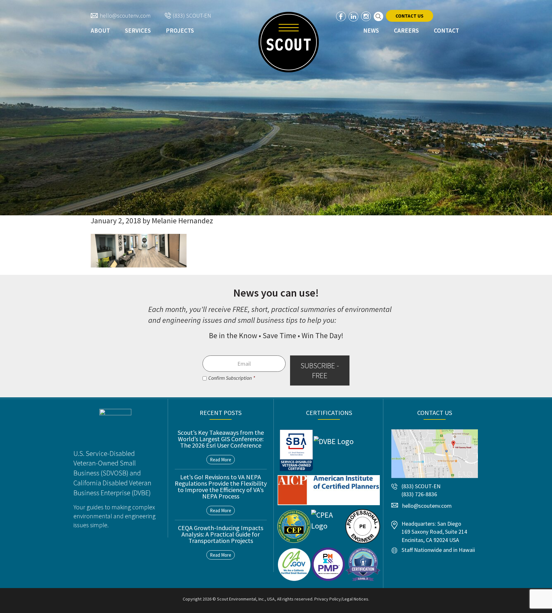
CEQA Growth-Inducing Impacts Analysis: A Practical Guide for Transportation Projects (220, 534)
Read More (220, 460)
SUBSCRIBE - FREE (320, 370)
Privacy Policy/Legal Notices (341, 599)
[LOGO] (288, 42)
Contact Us (409, 16)
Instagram (366, 16)
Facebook (341, 16)
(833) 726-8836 (419, 494)
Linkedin (353, 16)
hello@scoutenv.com (125, 15)
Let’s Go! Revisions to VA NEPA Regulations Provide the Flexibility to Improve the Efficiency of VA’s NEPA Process (221, 486)
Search (378, 16)
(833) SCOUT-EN (192, 15)
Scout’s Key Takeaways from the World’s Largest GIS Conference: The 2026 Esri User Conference (221, 438)
